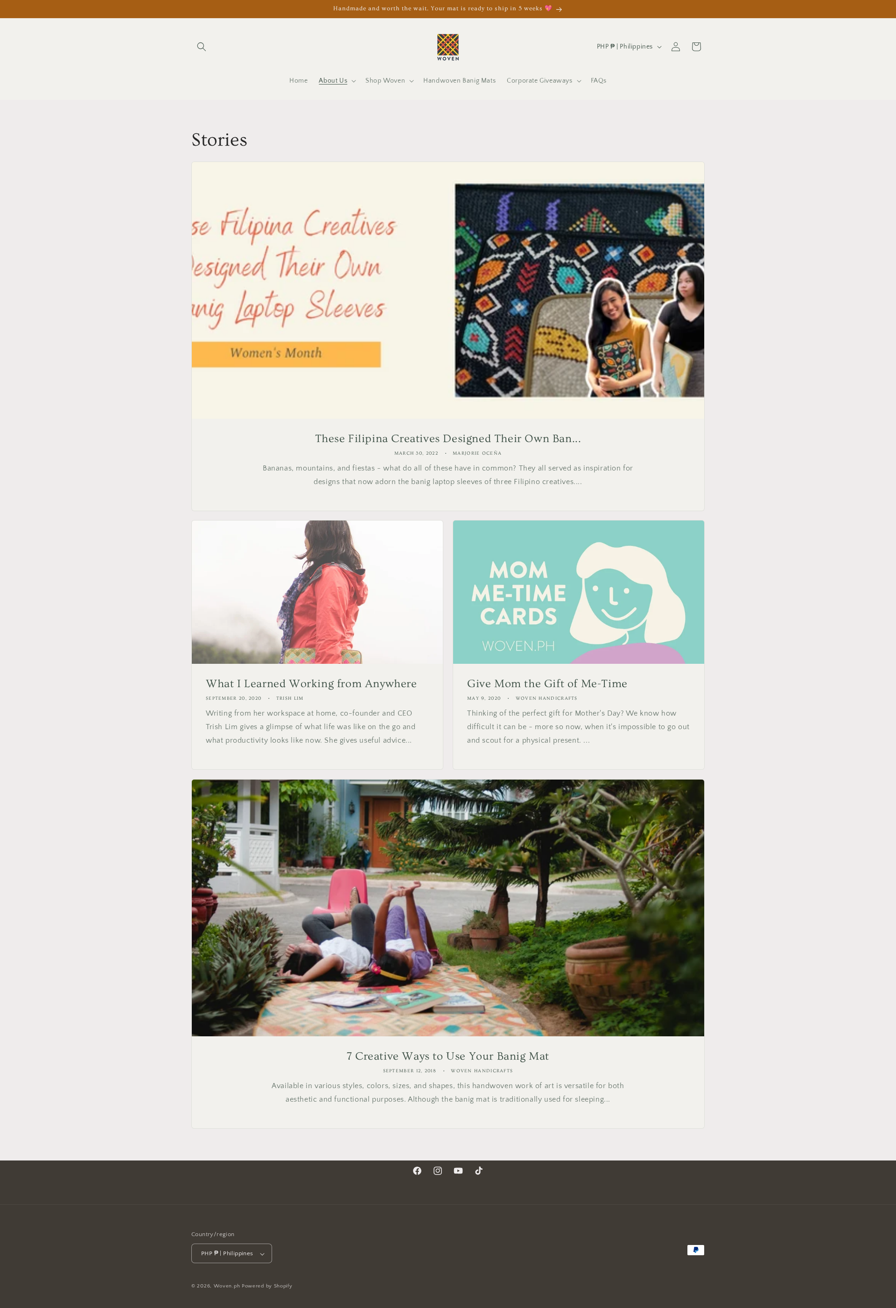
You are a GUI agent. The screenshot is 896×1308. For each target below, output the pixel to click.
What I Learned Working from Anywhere (311, 683)
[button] (201, 46)
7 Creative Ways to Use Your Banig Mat (448, 1056)
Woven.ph (227, 1286)
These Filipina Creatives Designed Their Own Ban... (448, 438)
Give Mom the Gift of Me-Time (547, 683)
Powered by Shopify (267, 1286)
